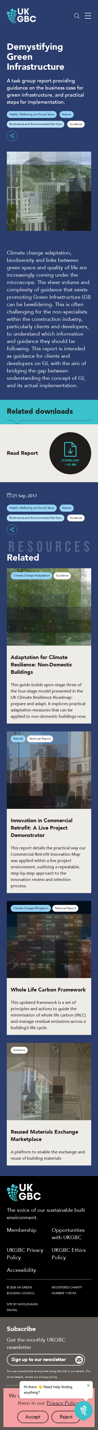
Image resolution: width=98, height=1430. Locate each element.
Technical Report (39, 739)
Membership (21, 1230)
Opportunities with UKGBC (68, 1234)
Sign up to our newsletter (38, 1359)
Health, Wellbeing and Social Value (31, 114)
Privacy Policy (63, 1403)
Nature (66, 114)
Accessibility (21, 1270)
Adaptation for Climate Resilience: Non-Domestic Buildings (41, 665)
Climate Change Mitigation (30, 908)
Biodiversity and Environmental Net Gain (35, 124)
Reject (70, 1418)
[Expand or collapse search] (76, 15)
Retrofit (18, 739)
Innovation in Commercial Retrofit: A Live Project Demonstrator (41, 828)
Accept (37, 1418)
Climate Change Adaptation (31, 575)
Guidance (76, 124)
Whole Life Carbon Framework (48, 989)
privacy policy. (48, 1377)
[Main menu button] (88, 16)
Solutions (19, 1050)
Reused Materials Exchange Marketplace (44, 1135)
